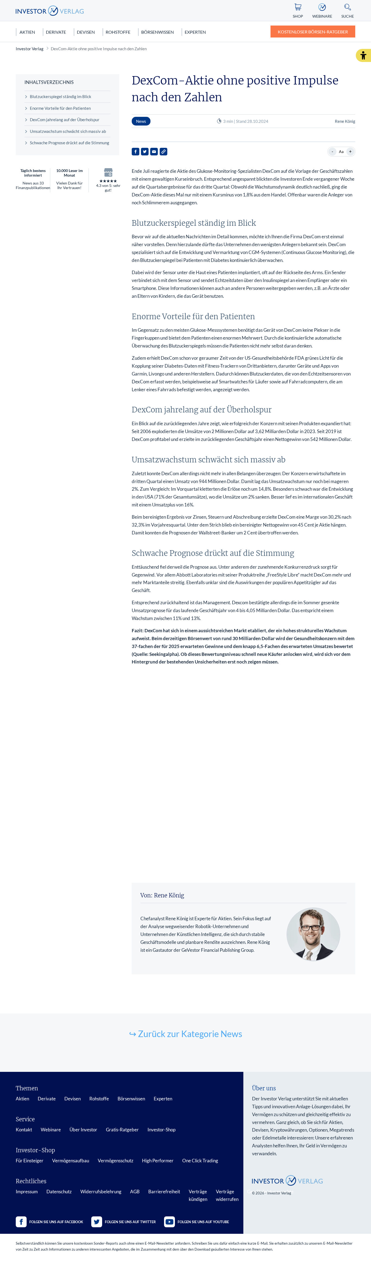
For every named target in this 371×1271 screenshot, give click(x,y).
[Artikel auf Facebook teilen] (135, 151)
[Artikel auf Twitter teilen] (145, 151)
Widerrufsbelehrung (100, 1191)
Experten (195, 32)
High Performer (158, 1160)
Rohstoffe (118, 32)
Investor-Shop (161, 1129)
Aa (341, 151)
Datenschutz (59, 1191)
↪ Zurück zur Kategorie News (185, 1033)
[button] (363, 55)
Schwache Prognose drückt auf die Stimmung (69, 142)
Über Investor (83, 1129)
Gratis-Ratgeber (122, 1129)
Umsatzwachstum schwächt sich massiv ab (68, 131)
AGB (135, 1191)
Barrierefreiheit (164, 1191)
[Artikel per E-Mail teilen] (154, 151)
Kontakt (24, 1129)
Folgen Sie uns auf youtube (203, 1222)
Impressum (27, 1191)
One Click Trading (200, 1160)
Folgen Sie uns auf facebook (56, 1222)
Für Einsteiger (29, 1160)
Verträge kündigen (198, 1195)
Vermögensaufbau (70, 1160)
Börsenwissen (157, 32)
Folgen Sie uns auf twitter (130, 1222)
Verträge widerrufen (227, 1195)
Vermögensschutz (115, 1160)
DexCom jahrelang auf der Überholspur (64, 119)
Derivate (56, 32)
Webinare (51, 1129)
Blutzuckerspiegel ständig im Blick (60, 96)
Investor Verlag (29, 48)
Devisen (86, 32)
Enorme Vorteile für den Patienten (60, 108)
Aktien (27, 32)
